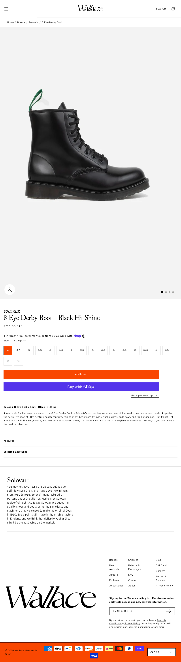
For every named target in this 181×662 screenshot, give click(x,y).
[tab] (162, 292)
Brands (21, 22)
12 (9, 362)
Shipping (133, 559)
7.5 (83, 352)
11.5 (168, 352)
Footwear (114, 580)
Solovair (33, 22)
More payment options (145, 395)
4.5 (19, 350)
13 (20, 362)
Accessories (116, 585)
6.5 (62, 352)
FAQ (130, 574)
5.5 (41, 352)
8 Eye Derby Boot (52, 22)
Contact (132, 580)
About (131, 585)
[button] (161, 9)
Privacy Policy (164, 585)
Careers (160, 570)
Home (10, 22)
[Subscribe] (168, 611)
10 (137, 352)
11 (158, 352)
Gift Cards (162, 565)
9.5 (126, 352)
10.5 (146, 352)
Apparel (114, 574)
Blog (158, 559)
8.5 (104, 352)
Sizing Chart (21, 340)
